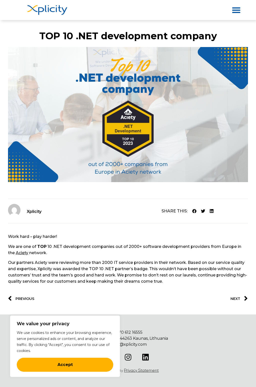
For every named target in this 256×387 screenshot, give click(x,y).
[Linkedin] (145, 357)
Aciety (22, 252)
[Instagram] (128, 357)
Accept (65, 364)
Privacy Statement (141, 371)
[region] (65, 346)
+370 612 (123, 332)
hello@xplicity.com (128, 344)
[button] (236, 10)
